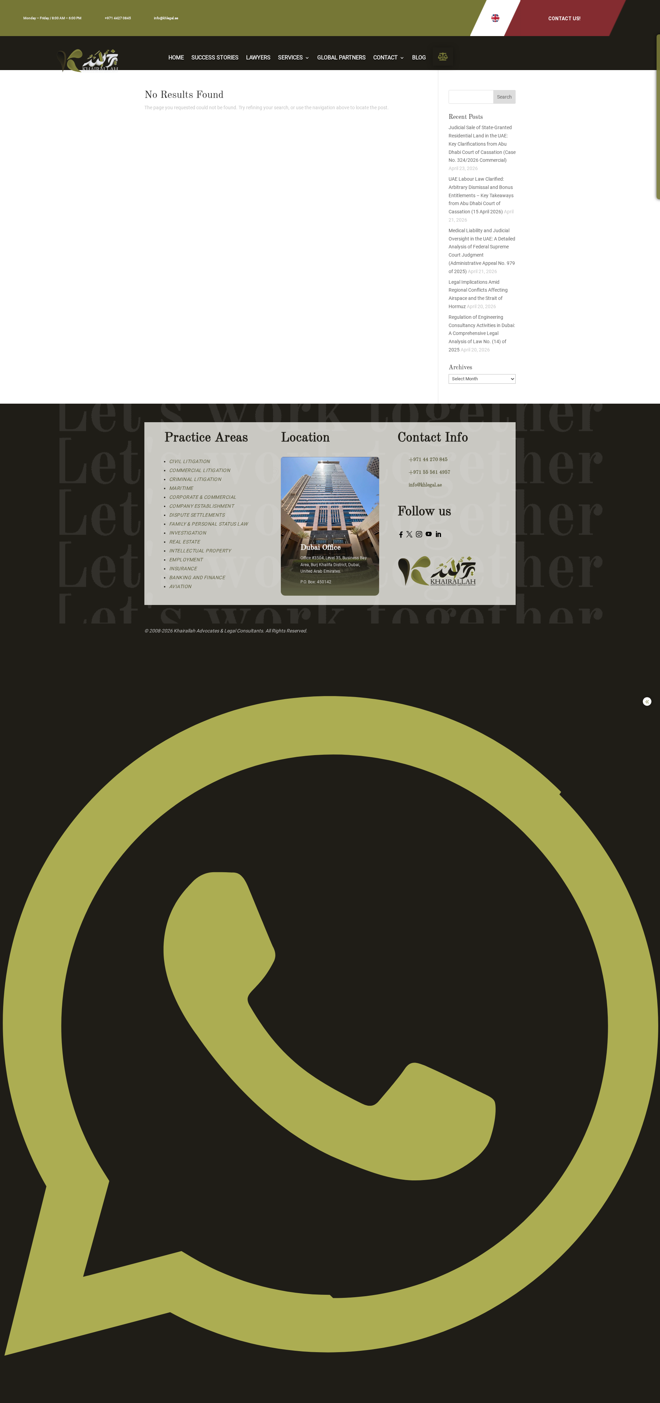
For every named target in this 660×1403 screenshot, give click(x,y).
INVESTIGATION (187, 533)
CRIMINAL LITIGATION (195, 479)
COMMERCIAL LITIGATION (199, 470)
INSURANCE (183, 568)
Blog (419, 58)
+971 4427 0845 (118, 18)
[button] (495, 18)
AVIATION (180, 586)
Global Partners (341, 58)
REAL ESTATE (184, 542)
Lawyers (258, 58)
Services (290, 58)
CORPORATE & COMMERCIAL (202, 497)
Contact (385, 58)
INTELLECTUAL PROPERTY (200, 550)
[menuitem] (443, 56)
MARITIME (181, 488)
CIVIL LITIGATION (189, 461)
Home (176, 58)
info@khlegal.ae (166, 18)
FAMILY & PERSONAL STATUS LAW (208, 524)
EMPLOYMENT (186, 559)
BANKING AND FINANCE (197, 577)
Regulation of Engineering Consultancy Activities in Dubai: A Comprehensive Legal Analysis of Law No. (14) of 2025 (482, 333)
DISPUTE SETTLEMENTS (197, 515)
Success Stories (215, 58)
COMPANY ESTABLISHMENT (201, 506)
